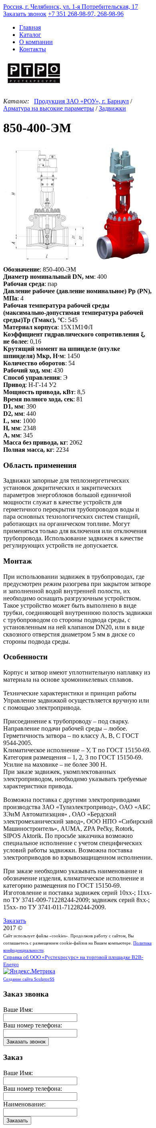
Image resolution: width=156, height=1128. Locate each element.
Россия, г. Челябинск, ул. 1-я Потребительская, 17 (70, 6)
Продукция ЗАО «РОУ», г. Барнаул (81, 101)
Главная (30, 27)
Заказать (14, 920)
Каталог (30, 34)
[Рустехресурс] (34, 84)
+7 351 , (86, 13)
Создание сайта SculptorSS (28, 979)
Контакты (32, 49)
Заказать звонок (24, 13)
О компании (36, 41)
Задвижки (112, 108)
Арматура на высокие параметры (48, 108)
